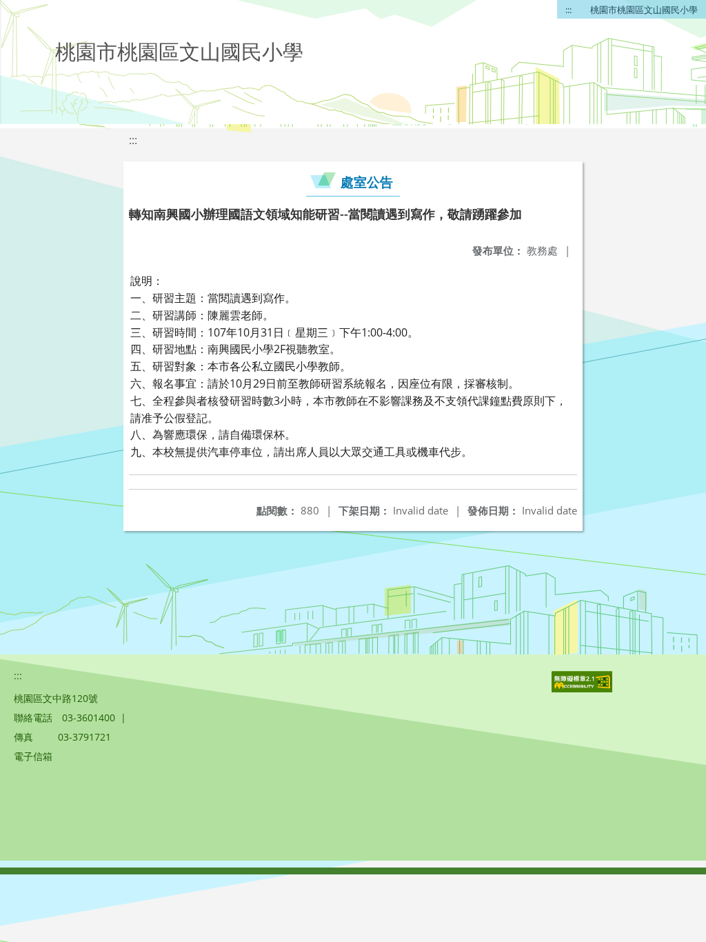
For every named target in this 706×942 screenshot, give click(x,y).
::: (568, 9)
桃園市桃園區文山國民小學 (644, 9)
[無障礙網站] (583, 688)
